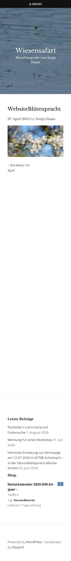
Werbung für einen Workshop (30, 440)
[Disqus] (35, 230)
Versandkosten (24, 500)
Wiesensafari (36, 50)
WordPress (34, 542)
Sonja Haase (45, 119)
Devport (18, 547)
